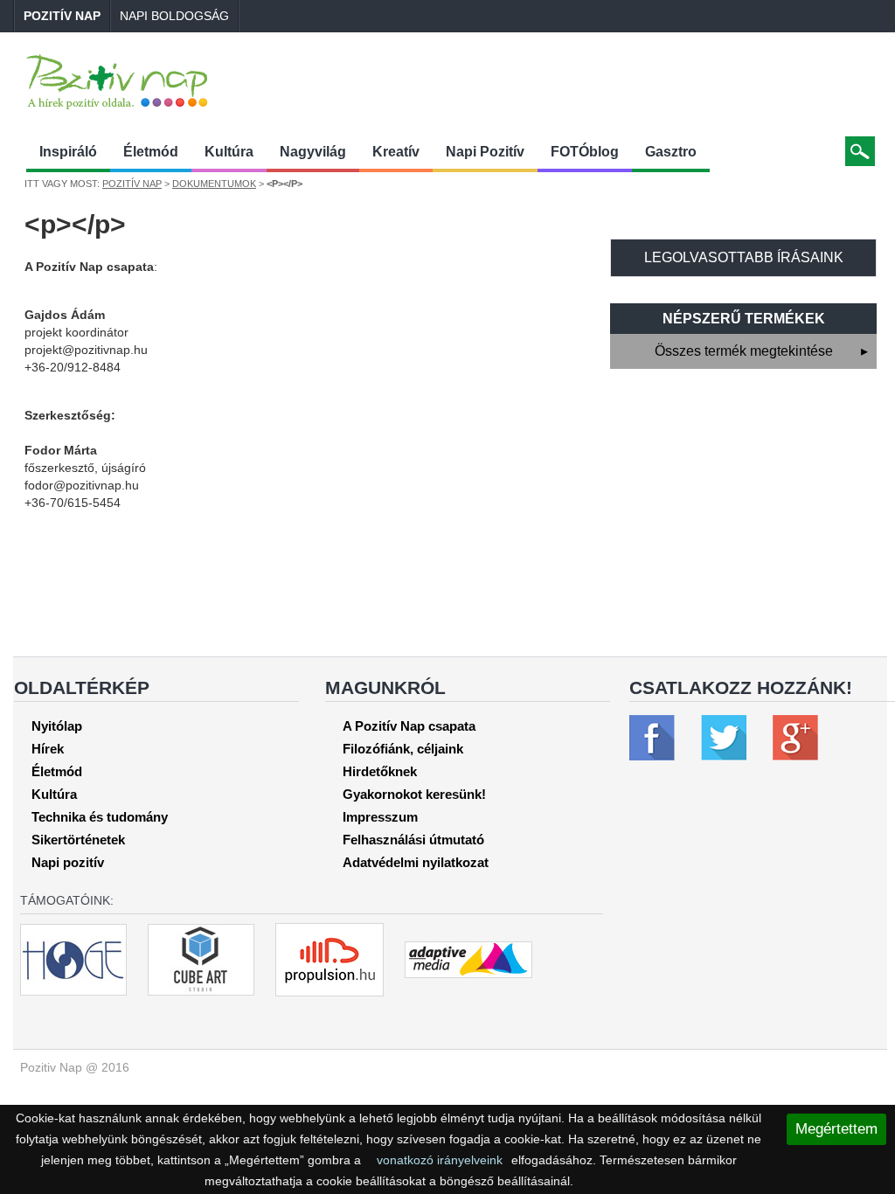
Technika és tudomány (99, 816)
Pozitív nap (62, 16)
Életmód (150, 151)
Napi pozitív (67, 862)
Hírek (47, 748)
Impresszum (380, 816)
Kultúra (229, 151)
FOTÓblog (585, 151)
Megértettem (836, 1129)
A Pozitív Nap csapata (409, 725)
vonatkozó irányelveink (440, 1160)
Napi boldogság (174, 16)
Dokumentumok (214, 183)
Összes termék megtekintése (762, 351)
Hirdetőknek (380, 771)
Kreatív (396, 151)
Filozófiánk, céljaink (403, 748)
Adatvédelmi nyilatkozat (416, 862)
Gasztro (671, 151)
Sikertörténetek (78, 839)
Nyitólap (56, 725)
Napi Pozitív (485, 151)
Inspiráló (68, 151)
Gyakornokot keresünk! (414, 794)
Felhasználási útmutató (413, 839)
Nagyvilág (313, 151)
